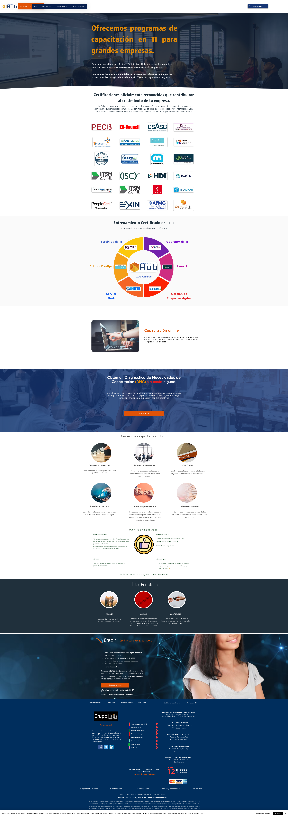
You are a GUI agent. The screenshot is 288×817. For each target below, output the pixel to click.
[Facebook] (100, 747)
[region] (31, 6)
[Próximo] (272, 666)
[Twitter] (106, 747)
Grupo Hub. (163, 794)
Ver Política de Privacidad (194, 813)
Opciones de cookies (262, 813)
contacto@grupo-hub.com (144, 774)
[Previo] (16, 666)
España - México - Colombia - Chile (144, 769)
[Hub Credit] (144, 693)
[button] (78, 6)
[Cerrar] (285, 813)
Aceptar (278, 813)
